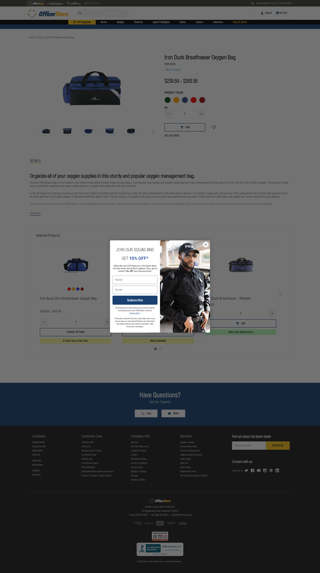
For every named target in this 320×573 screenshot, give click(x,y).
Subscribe (135, 300)
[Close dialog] (206, 245)
